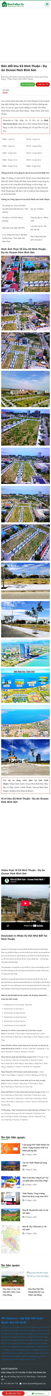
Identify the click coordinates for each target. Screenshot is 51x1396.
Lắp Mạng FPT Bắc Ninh (40, 1327)
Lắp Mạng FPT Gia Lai (7, 1337)
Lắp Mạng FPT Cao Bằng (26, 1356)
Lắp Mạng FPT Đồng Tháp (22, 1343)
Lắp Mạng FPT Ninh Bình (40, 1330)
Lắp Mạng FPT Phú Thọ (25, 1327)
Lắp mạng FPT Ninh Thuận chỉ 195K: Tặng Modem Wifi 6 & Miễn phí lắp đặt (35, 1148)
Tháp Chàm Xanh (17, 784)
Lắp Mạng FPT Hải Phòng (24, 1330)
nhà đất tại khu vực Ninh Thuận (31, 982)
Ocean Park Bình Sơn (34, 784)
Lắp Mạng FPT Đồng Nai (23, 1340)
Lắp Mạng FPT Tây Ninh (39, 1340)
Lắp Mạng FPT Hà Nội (20, 1347)
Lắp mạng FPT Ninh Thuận (13, 1359)
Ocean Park (12, 124)
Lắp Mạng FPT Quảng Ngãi (40, 1334)
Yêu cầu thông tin (28, 84)
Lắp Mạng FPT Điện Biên (14, 1350)
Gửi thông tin (39, 1394)
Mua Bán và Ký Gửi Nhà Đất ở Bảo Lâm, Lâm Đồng (11, 1292)
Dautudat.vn (8, 120)
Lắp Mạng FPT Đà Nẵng (24, 1334)
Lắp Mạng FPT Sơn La (29, 1350)
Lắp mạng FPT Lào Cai (29, 1359)
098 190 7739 (14, 1393)
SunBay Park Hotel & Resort (21, 791)
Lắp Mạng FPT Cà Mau (38, 1343)
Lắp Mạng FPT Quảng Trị (8, 1334)
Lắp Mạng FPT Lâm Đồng (22, 1337)
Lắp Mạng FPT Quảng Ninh (12, 1353)
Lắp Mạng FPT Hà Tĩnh (11, 1356)
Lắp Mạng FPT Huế (34, 1347)
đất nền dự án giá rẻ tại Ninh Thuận (38, 949)
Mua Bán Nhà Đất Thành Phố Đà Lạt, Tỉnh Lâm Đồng (36, 1292)
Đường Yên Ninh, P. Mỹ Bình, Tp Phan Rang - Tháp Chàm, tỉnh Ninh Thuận (14, 238)
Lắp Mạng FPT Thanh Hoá (29, 1353)
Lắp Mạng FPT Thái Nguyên (9, 1327)
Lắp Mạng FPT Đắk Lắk (38, 1337)
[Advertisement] (25, 34)
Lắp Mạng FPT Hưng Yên (8, 1330)
